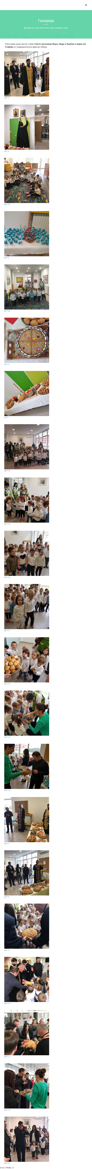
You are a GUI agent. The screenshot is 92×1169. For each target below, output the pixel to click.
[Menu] (86, 5)
